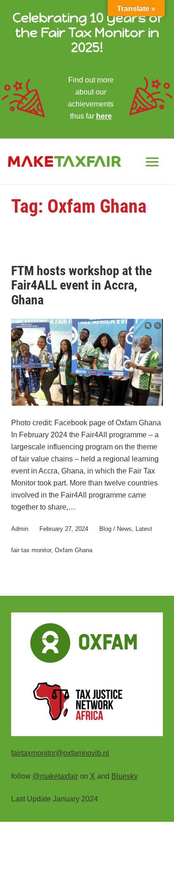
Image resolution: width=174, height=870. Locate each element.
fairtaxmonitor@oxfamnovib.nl (60, 753)
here (104, 116)
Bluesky (124, 776)
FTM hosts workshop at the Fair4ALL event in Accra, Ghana (81, 286)
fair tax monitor (31, 550)
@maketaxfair (55, 776)
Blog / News (115, 528)
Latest (143, 528)
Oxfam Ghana (73, 550)
